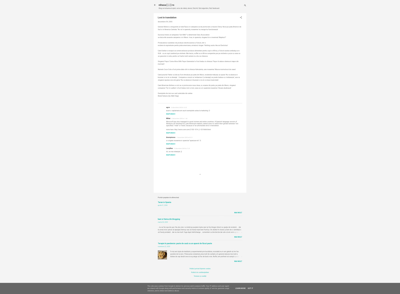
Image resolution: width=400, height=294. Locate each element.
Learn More (240, 288)
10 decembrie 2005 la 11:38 (179, 118)
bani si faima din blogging (169, 219)
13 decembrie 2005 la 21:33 (182, 148)
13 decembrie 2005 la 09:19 (184, 137)
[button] (241, 17)
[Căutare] (245, 5)
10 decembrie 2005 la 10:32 (179, 107)
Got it (250, 288)
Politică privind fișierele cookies (200, 268)
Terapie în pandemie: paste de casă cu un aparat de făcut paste (185, 243)
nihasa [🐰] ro (166, 5)
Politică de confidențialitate (200, 272)
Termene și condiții (200, 276)
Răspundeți (170, 114)
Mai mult (238, 213)
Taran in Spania (164, 202)
